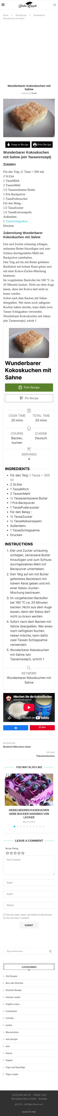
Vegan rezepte (12, 1074)
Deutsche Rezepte (14, 990)
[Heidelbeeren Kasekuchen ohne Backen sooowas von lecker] (29, 790)
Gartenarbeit (11, 1011)
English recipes (12, 1004)
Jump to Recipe (19, 144)
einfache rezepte (13, 997)
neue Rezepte (12, 1039)
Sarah (34, 93)
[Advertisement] (29, 52)
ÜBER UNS (39, 1095)
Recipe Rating (11, 848)
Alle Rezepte (21, 15)
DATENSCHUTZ (21, 1095)
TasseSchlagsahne (17, 221)
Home (5, 15)
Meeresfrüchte (12, 1032)
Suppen (9, 1060)
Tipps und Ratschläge (15, 1067)
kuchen (9, 1025)
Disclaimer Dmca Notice (23, 1098)
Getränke (10, 1018)
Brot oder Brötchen (14, 983)
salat (8, 1046)
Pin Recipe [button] (31, 398)
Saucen (9, 1053)
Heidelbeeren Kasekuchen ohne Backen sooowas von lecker (29, 814)
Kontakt (43, 1098)
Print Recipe (44, 144)
